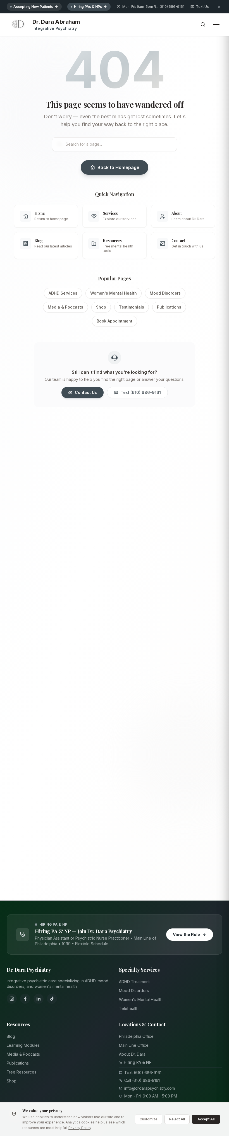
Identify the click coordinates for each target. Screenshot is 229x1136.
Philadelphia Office (136, 1036)
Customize (149, 1119)
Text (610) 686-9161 (141, 392)
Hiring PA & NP (138, 1062)
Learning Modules (23, 1045)
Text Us (202, 6)
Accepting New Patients (33, 6)
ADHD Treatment (134, 981)
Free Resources (21, 1072)
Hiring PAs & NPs (88, 6)
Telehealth (129, 1008)
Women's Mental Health (113, 293)
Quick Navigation (114, 194)
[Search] (203, 25)
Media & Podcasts (65, 307)
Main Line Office (134, 1045)
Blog (11, 1036)
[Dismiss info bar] (219, 6)
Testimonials (131, 307)
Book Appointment (114, 321)
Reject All (177, 1119)
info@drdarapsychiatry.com (149, 1088)
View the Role (186, 934)
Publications (169, 307)
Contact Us (86, 392)
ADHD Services (63, 293)
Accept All (205, 1119)
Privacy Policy (79, 1128)
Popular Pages (114, 278)
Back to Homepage (118, 167)
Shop (101, 307)
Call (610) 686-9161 (142, 1080)
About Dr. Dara (132, 1054)
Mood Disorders (165, 293)
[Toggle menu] (216, 24)
